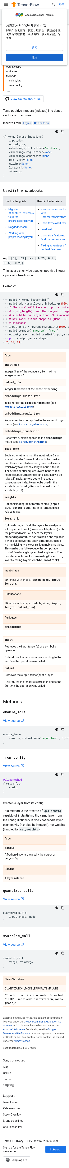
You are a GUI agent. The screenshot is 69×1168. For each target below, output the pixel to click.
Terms (7, 1141)
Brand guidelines (13, 1120)
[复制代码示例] (63, 132)
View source (11, 721)
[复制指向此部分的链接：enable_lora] (29, 712)
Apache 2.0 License (14, 1029)
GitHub (7, 1073)
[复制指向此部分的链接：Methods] (26, 702)
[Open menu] (6, 4)
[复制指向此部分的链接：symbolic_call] (34, 936)
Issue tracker (11, 1102)
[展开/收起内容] (8, 90)
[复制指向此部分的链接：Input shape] (23, 570)
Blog (5, 1066)
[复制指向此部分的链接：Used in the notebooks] (46, 191)
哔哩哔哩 (8, 1085)
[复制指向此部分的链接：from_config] (29, 757)
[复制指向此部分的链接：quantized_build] (37, 891)
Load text (46, 229)
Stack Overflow (12, 1114)
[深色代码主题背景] (57, 132)
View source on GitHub (26, 99)
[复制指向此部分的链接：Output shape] (25, 594)
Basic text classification (55, 223)
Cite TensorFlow (12, 1126)
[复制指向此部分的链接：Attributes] (20, 617)
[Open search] (53, 4)
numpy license (22, 1040)
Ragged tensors (18, 227)
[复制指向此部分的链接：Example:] (19, 286)
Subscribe (56, 1149)
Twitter (7, 1079)
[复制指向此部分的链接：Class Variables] (28, 979)
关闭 (34, 47)
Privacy (19, 1141)
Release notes (11, 1108)
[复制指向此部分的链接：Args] (14, 355)
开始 (34, 57)
